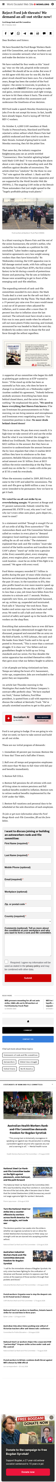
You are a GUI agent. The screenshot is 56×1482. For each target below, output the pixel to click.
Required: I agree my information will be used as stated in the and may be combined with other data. (28, 966)
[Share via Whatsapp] (18, 33)
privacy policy (33, 966)
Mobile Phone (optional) (17, 867)
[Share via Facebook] (5, 33)
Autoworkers (9, 1062)
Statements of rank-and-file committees (21, 1055)
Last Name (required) (16, 855)
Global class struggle (28, 1062)
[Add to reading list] (50, 33)
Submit (28, 978)
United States (9, 1069)
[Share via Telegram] (25, 33)
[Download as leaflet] (37, 33)
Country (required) (15, 916)
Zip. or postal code (15, 904)
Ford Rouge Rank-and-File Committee (16, 22)
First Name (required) (16, 843)
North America (27, 1069)
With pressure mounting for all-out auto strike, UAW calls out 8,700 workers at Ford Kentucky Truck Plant (22, 1003)
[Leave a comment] (44, 33)
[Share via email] (31, 33)
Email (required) (13, 879)
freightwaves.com (11, 153)
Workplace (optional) (16, 892)
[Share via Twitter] (12, 33)
